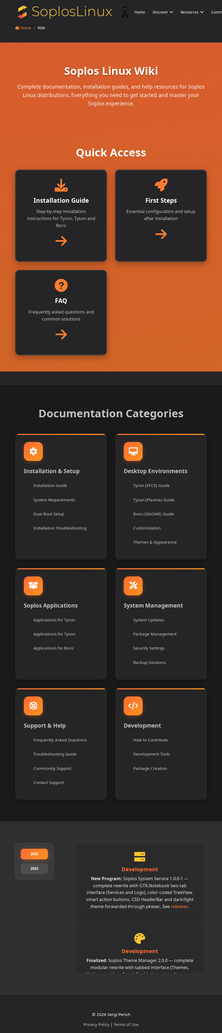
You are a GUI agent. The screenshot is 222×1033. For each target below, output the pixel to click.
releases (179, 906)
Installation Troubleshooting (60, 528)
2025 (34, 869)
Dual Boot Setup (48, 513)
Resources (190, 12)
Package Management (155, 634)
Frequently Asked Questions (60, 740)
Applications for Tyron (54, 619)
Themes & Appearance (155, 542)
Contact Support (48, 782)
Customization (147, 528)
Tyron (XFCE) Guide (151, 485)
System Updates (148, 619)
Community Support (52, 768)
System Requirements (54, 499)
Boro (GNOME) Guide (153, 513)
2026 (34, 854)
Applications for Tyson (54, 634)
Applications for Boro (53, 648)
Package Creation (150, 768)
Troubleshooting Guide (55, 754)
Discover (160, 12)
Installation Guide (50, 485)
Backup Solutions (149, 662)
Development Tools (151, 754)
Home (140, 12)
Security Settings (149, 648)
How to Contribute (150, 740)
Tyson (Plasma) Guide (154, 499)
